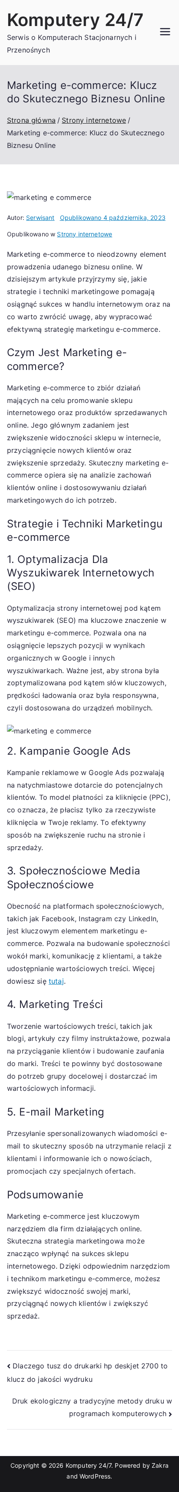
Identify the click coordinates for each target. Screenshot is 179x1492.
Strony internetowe (84, 234)
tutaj (56, 981)
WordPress (95, 1476)
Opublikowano (113, 217)
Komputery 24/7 (75, 19)
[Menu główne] (165, 32)
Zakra (160, 1465)
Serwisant (40, 217)
